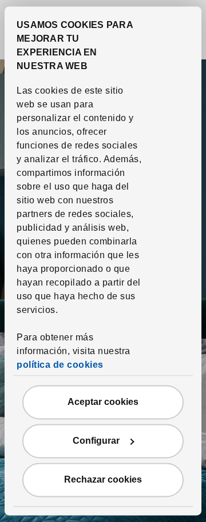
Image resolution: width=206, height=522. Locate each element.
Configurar (96, 441)
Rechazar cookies (103, 480)
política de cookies (60, 365)
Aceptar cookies (103, 402)
